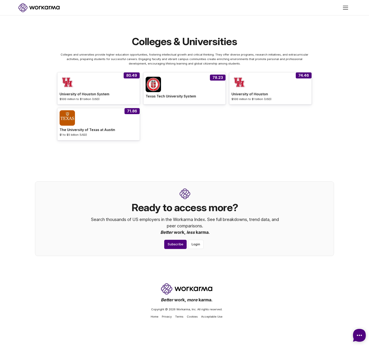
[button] (345, 8)
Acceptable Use (212, 316)
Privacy (167, 316)
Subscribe (175, 244)
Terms (179, 316)
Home (154, 316)
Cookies (192, 316)
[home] (39, 7)
